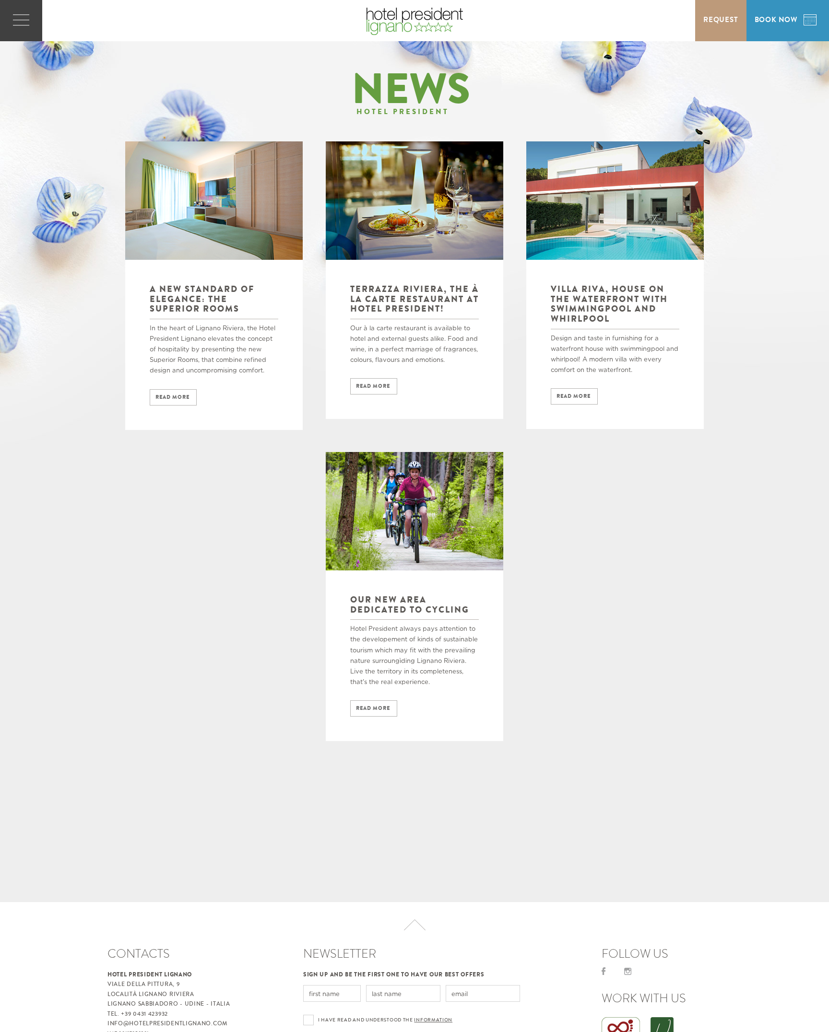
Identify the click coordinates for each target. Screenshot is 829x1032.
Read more (172, 397)
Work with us (644, 998)
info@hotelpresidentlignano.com (167, 1024)
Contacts (138, 954)
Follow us (635, 954)
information (433, 1020)
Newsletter (339, 954)
